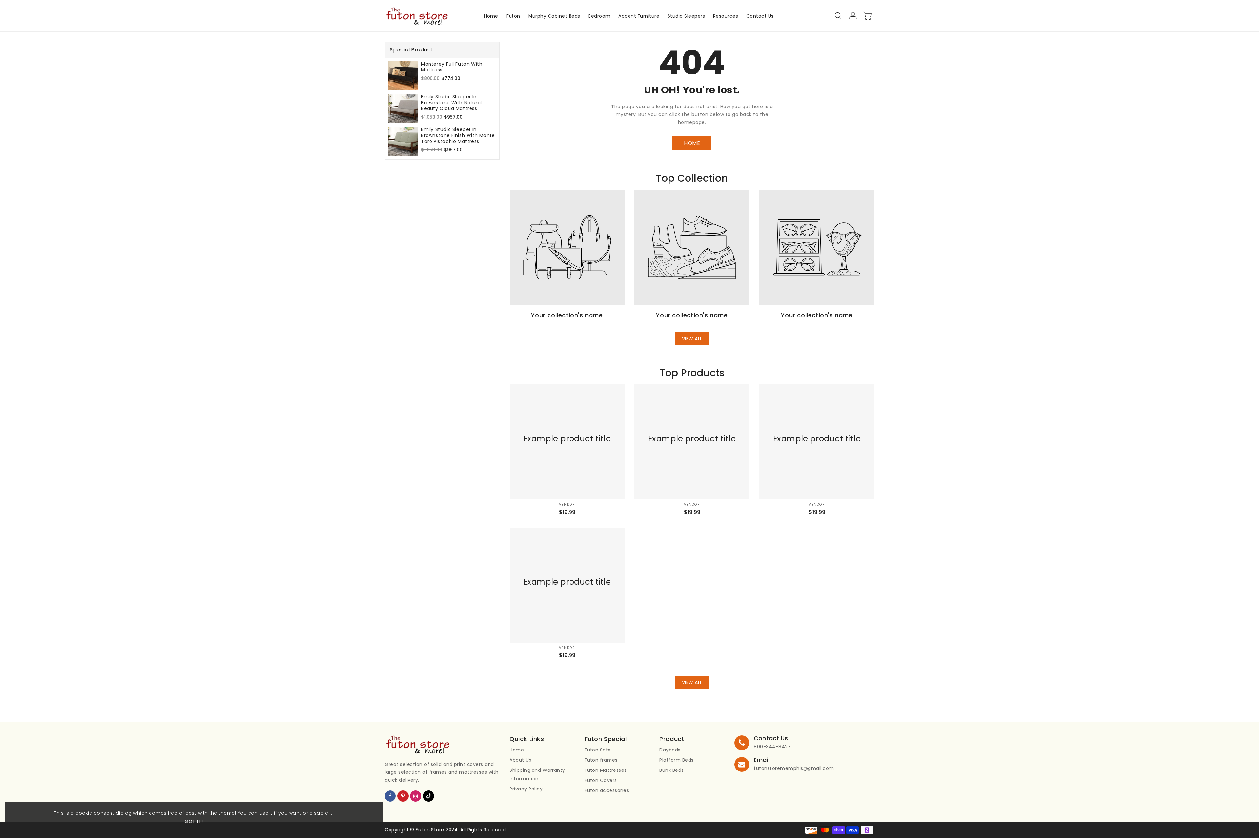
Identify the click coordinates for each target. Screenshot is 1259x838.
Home (517, 750)
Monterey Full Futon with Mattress (451, 67)
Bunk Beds (671, 770)
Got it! (194, 821)
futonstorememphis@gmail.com (794, 768)
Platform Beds (676, 760)
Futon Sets (597, 750)
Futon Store (430, 830)
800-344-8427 (772, 746)
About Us (520, 760)
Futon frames (601, 760)
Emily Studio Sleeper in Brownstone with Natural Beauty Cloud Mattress (451, 102)
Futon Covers (601, 780)
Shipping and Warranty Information (537, 774)
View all (692, 338)
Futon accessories (607, 790)
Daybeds (670, 750)
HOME (692, 143)
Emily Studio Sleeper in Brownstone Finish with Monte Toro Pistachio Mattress (458, 135)
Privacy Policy (526, 789)
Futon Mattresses (606, 770)
